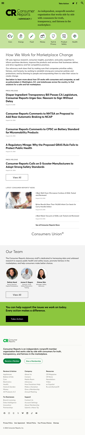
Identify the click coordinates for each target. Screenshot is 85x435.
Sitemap (56, 423)
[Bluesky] (22, 413)
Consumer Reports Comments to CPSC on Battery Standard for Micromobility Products (42, 131)
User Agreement (19, 423)
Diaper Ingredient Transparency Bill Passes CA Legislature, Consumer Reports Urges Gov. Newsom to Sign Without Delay (42, 98)
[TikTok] (32, 413)
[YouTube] (36, 413)
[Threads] (13, 413)
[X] (18, 413)
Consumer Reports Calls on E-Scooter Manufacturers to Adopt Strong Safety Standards (39, 165)
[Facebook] (4, 413)
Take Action (64, 3)
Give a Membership (33, 361)
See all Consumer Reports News (48, 225)
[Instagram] (9, 413)
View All (17, 177)
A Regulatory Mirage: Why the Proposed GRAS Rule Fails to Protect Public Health (42, 146)
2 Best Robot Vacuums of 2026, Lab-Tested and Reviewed (57, 216)
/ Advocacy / (25, 18)
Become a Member (12, 361)
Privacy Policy (8, 423)
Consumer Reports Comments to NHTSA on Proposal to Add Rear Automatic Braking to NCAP (40, 115)
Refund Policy (31, 423)
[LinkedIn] (27, 413)
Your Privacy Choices (45, 423)
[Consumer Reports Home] (11, 341)
